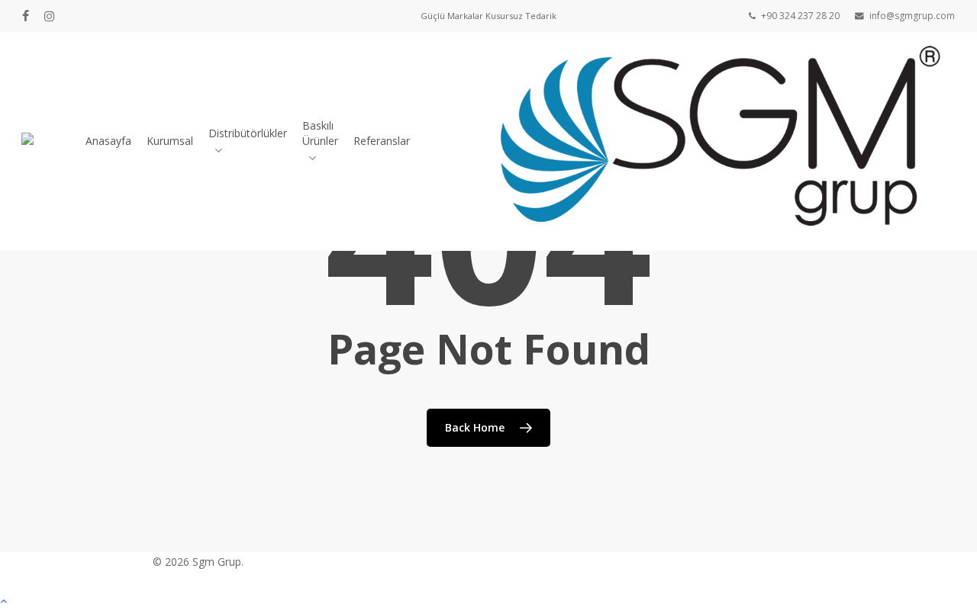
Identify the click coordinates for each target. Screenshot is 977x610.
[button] (488, 600)
